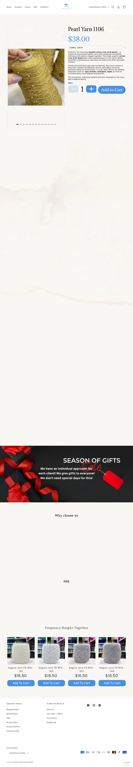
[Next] (61, 75)
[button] (113, 7)
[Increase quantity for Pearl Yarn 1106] (91, 89)
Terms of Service (13, 726)
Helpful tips (51, 722)
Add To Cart (21, 683)
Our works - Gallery (55, 713)
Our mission (52, 718)
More (70, 83)
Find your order (13, 731)
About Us (50, 709)
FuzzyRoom (16, 762)
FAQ (8, 718)
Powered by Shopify (26, 762)
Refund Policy (12, 713)
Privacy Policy (12, 722)
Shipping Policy (13, 709)
